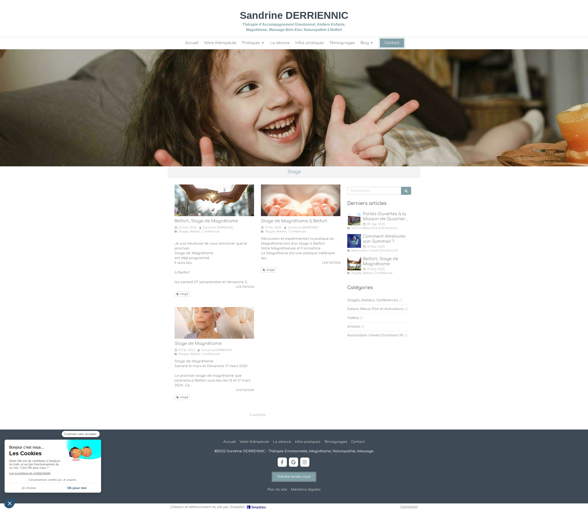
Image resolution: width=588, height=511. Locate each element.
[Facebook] (282, 462)
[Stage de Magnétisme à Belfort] (214, 200)
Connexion (409, 507)
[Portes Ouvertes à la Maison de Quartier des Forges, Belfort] (354, 218)
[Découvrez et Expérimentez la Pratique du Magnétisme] (300, 200)
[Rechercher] (406, 191)
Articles (353, 327)
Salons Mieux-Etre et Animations (375, 309)
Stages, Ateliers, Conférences (372, 300)
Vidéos (353, 318)
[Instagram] (304, 462)
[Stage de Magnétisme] (214, 323)
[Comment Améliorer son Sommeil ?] (354, 241)
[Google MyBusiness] (293, 462)
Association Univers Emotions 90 (375, 335)
